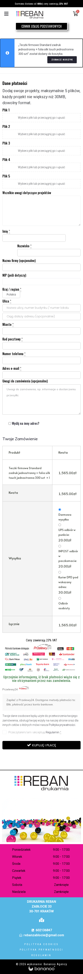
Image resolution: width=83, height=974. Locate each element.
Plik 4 (6, 159)
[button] (6, 13)
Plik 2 (6, 126)
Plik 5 (6, 176)
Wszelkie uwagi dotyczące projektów (26, 192)
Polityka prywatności (62, 724)
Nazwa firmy (19, 260)
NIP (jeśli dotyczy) (14, 275)
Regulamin (52, 732)
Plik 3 (6, 143)
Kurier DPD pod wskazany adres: (68, 585)
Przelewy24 (10, 689)
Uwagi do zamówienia (25, 381)
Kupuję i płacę (44, 745)
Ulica (6, 301)
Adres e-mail (11, 368)
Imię (6, 231)
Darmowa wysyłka (64, 517)
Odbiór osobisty (64, 605)
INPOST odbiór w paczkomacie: (68, 559)
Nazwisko (24, 246)
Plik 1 (6, 110)
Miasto (8, 324)
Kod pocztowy (12, 339)
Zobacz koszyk (62, 59)
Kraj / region (11, 289)
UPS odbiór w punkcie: (67, 535)
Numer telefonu (14, 353)
